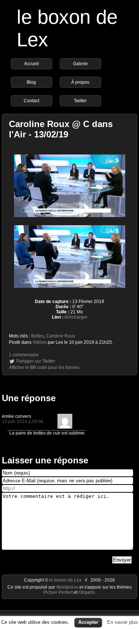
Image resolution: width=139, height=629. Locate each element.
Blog (31, 82)
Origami (87, 592)
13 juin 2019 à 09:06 (22, 421)
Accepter (88, 622)
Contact (31, 100)
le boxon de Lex (65, 580)
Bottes (37, 336)
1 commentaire (24, 354)
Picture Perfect (58, 592)
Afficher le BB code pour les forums (44, 367)
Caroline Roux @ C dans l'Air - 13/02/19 (61, 129)
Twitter (80, 100)
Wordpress (67, 587)
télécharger (75, 317)
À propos (80, 82)
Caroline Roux (60, 336)
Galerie (80, 63)
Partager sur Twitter (35, 361)
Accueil (31, 63)
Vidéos (40, 342)
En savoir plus (122, 622)
